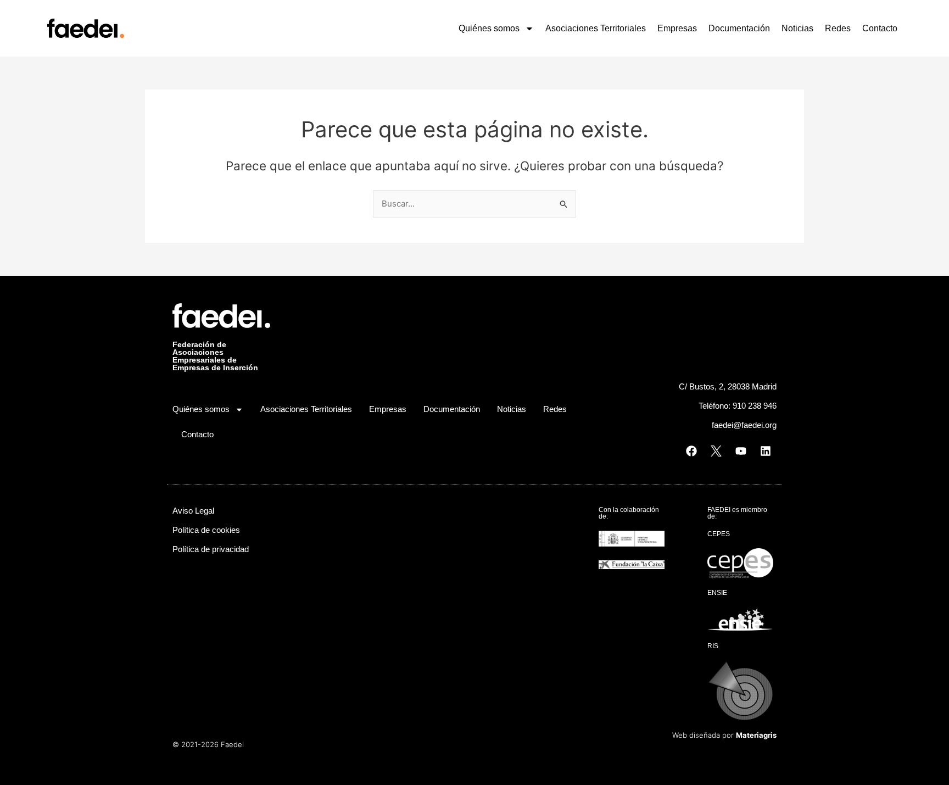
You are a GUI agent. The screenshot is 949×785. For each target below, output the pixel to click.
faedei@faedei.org (744, 425)
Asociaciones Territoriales (595, 28)
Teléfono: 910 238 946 (738, 405)
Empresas (677, 28)
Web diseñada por (724, 735)
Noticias (797, 28)
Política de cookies (206, 530)
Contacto (879, 28)
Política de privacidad (210, 549)
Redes (838, 28)
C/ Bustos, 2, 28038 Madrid (728, 386)
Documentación (739, 28)
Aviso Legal (193, 510)
